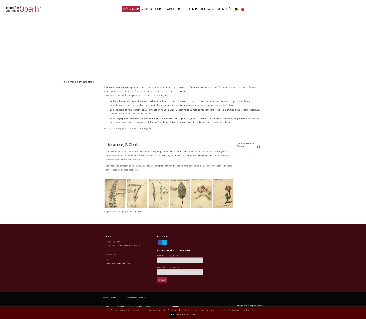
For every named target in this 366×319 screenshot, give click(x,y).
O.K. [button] (172, 314)
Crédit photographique (127, 297)
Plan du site (142, 297)
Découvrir (131, 9)
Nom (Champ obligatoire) (167, 255)
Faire (158, 9)
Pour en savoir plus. (187, 314)
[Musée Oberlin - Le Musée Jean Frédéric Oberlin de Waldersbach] (23, 9)
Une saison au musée (215, 9)
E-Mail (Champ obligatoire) (168, 267)
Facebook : (160, 242)
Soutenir (190, 9)
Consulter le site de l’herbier (245, 144)
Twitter (164, 242)
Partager (172, 9)
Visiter (147, 9)
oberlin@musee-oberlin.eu (118, 263)
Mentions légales (109, 297)
